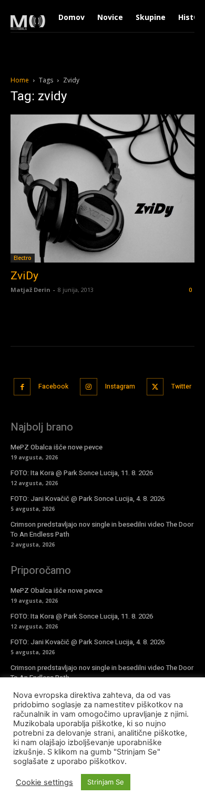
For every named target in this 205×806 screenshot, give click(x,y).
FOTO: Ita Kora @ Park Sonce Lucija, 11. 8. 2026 (82, 473)
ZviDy (24, 275)
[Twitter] (155, 386)
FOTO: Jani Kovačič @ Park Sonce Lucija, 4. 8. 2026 (88, 499)
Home (20, 80)
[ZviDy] (102, 188)
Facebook (53, 386)
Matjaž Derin (30, 290)
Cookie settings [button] (44, 782)
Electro (23, 257)
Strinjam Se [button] (105, 782)
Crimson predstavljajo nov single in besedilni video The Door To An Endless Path (102, 529)
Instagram (120, 386)
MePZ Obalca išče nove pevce (56, 447)
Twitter (181, 386)
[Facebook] (22, 386)
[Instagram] (88, 386)
